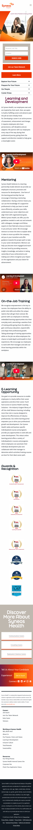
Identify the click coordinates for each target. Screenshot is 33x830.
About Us (6, 734)
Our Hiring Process (8, 758)
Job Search (6, 712)
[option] (16, 26)
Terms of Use (26, 817)
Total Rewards (7, 745)
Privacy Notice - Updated (7, 820)
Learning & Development (10, 740)
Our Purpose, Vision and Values (12, 737)
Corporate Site (7, 764)
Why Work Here (8, 731)
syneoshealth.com (10, 704)
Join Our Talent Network (10, 715)
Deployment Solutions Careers (16, 654)
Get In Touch (20, 676)
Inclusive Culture (8, 742)
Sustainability (7, 748)
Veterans (5, 721)
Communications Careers (16, 636)
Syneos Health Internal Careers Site (14, 761)
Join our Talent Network (16, 67)
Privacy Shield (18, 820)
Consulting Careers (16, 645)
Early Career (6, 718)
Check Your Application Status (12, 767)
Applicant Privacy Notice (12, 822)
